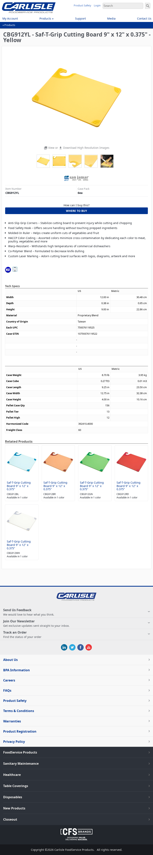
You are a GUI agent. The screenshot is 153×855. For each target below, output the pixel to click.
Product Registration (19, 731)
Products (9, 25)
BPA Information (16, 670)
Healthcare (12, 775)
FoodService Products (20, 752)
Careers (9, 680)
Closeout (10, 819)
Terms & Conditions (18, 711)
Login (97, 5)
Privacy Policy (14, 741)
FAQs (7, 690)
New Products (14, 808)
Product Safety (82, 5)
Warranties (12, 721)
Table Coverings (15, 786)
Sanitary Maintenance (21, 763)
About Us (10, 660)
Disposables (12, 797)
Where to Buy (76, 211)
